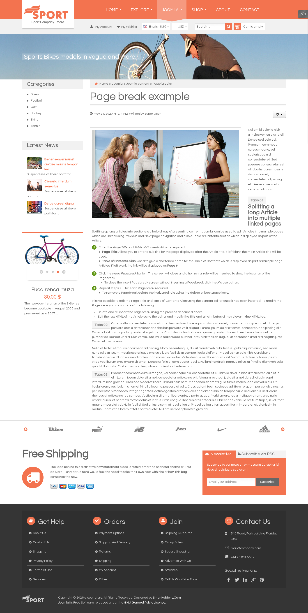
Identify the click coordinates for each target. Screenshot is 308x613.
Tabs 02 (101, 325)
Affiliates (171, 570)
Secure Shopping (177, 551)
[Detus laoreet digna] (34, 207)
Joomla (117, 83)
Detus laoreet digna (59, 203)
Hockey (36, 113)
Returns (105, 551)
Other (103, 579)
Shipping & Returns (178, 533)
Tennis (35, 126)
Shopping (39, 551)
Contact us (41, 542)
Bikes (35, 94)
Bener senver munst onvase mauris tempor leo (61, 164)
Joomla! (64, 602)
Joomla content (137, 83)
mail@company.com (246, 548)
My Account (107, 570)
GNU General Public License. (145, 602)
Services (39, 579)
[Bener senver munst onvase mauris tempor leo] (34, 163)
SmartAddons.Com (167, 597)
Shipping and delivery (114, 542)
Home (103, 83)
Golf (34, 107)
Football (36, 100)
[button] (102, 26)
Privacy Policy (43, 560)
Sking (35, 119)
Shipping (105, 560)
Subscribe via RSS (258, 454)
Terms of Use (43, 570)
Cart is (248, 26)
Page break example (140, 96)
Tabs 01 (257, 200)
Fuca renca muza (25, 289)
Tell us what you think (181, 579)
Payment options (111, 533)
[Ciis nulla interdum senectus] (34, 185)
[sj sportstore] (48, 14)
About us (39, 533)
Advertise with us (178, 560)
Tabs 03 (101, 374)
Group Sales (174, 542)
